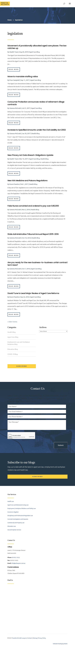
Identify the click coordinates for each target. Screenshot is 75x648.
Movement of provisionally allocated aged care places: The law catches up (37, 47)
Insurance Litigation (13, 512)
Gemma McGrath (15, 108)
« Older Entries (12, 322)
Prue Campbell (15, 80)
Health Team (14, 52)
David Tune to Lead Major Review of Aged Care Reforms (33, 293)
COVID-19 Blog (13, 354)
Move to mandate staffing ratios (23, 76)
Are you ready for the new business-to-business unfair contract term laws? (37, 263)
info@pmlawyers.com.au (18, 563)
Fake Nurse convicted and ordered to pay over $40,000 (33, 205)
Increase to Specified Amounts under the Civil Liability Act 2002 (37, 129)
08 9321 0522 (16, 557)
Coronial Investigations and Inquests (18, 519)
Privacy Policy (42, 638)
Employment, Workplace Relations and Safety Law (22, 508)
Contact (29, 638)
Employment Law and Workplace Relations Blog (19, 343)
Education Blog (13, 349)
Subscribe (21, 366)
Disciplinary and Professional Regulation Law (20, 515)
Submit (61, 445)
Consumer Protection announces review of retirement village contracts (36, 103)
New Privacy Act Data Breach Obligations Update (30, 155)
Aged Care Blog (13, 337)
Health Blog (12, 332)
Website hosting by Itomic (60, 643)
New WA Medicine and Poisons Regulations (27, 180)
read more (14, 69)
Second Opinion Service (14, 530)
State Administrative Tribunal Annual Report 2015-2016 (33, 234)
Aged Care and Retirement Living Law (18, 505)
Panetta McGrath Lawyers (19, 638)
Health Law (11, 501)
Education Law (12, 526)
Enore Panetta (14, 184)
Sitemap (35, 638)
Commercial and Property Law (16, 522)
